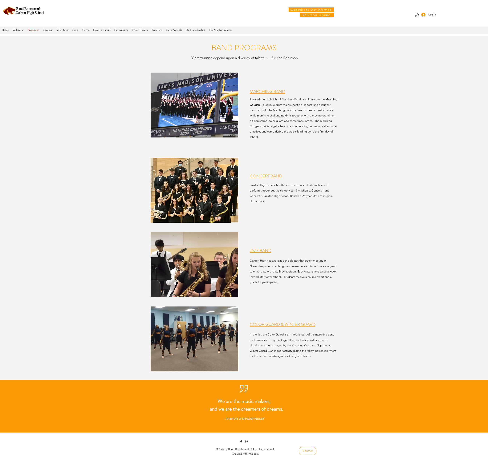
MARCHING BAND (267, 91)
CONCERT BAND (266, 176)
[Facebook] (241, 441)
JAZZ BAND (260, 250)
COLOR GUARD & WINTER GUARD (282, 324)
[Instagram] (247, 441)
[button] (417, 15)
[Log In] (423, 14)
